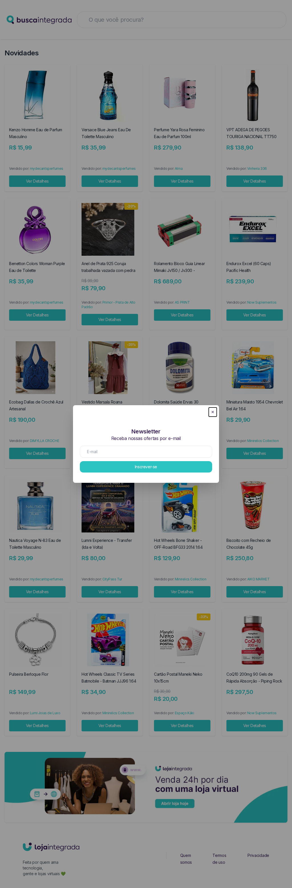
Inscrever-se (146, 466)
